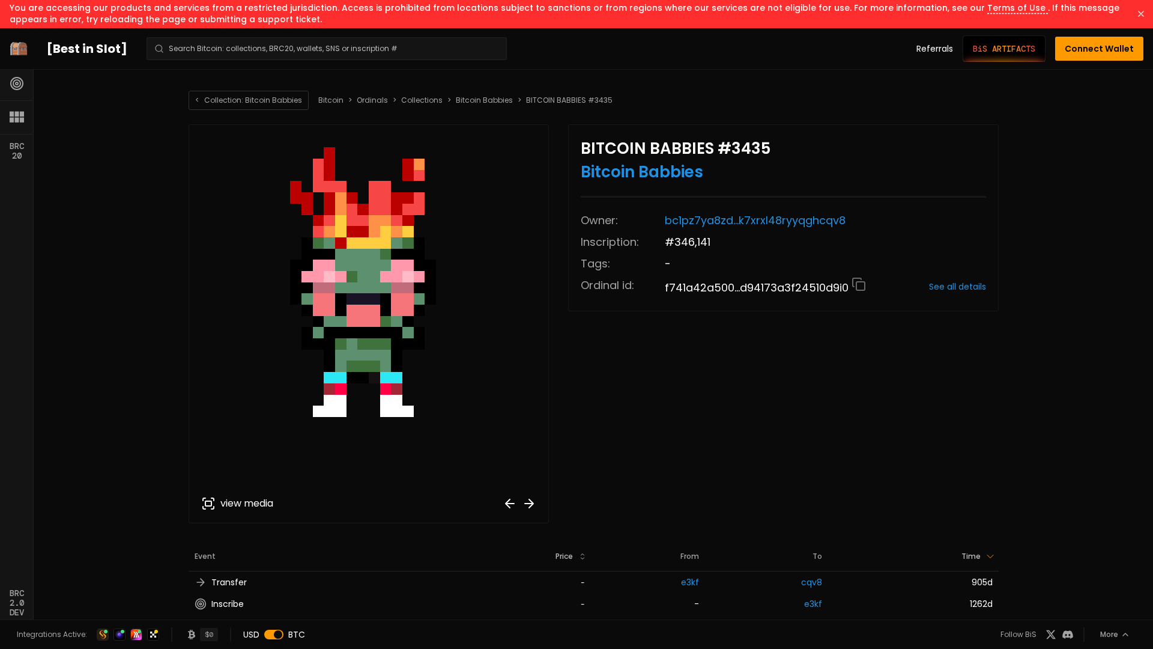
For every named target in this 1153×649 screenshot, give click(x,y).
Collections (422, 100)
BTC (296, 634)
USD (251, 634)
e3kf (690, 582)
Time (971, 556)
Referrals (934, 49)
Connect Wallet (1099, 49)
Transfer (229, 582)
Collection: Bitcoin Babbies (248, 100)
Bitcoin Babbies (484, 100)
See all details (957, 287)
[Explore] (17, 83)
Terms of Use (1017, 8)
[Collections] (17, 117)
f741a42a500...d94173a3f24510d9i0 (758, 287)
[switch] (273, 634)
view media (246, 503)
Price (564, 556)
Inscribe (227, 604)
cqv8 (811, 582)
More (1109, 634)
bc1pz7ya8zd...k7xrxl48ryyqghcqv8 (755, 220)
